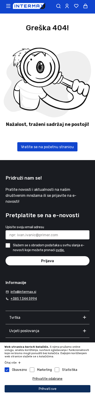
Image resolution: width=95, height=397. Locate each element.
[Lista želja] (76, 6)
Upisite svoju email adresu (25, 227)
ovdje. (60, 250)
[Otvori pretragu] (58, 6)
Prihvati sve (47, 389)
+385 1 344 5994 (24, 299)
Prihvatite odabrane (47, 379)
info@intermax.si (23, 292)
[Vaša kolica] (85, 6)
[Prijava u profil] (67, 6)
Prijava (47, 261)
